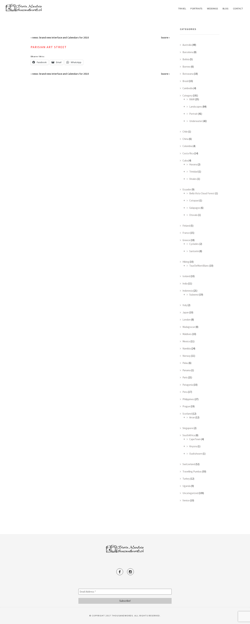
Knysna (193, 446)
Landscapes (195, 106)
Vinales (193, 178)
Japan (185, 312)
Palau (185, 363)
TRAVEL (182, 8)
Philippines (188, 399)
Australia (187, 44)
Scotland (187, 413)
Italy (184, 305)
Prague (186, 406)
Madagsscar (188, 327)
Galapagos (194, 207)
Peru (185, 391)
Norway (186, 355)
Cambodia (187, 88)
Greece (186, 240)
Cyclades (194, 243)
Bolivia (185, 59)
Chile (185, 131)
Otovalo (193, 215)
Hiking (185, 261)
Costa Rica (188, 153)
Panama (186, 370)
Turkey (186, 478)
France (186, 232)
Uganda (186, 486)
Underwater (195, 121)
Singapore (187, 428)
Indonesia (187, 290)
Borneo (186, 66)
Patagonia (187, 384)
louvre (164, 37)
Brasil (185, 81)
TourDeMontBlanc (199, 265)
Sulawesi (194, 294)
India (185, 283)
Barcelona (187, 52)
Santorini (194, 251)
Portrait (193, 113)
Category (187, 95)
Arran (192, 417)
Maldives (187, 334)
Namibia (186, 348)
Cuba (185, 160)
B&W (192, 99)
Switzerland (188, 464)
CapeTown (195, 439)
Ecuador (186, 189)
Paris (185, 377)
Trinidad (193, 171)
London (186, 319)
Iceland (186, 276)
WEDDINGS (212, 8)
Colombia (187, 146)
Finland (186, 225)
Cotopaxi (194, 200)
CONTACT (238, 8)
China (185, 139)
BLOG (226, 8)
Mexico (186, 341)
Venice (186, 500)
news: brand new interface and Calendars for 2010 (60, 37)
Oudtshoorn (195, 453)
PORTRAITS (196, 8)
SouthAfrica (188, 435)
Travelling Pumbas (192, 471)
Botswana (187, 73)
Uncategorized (190, 493)
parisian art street (49, 47)
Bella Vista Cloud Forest (202, 193)
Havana (193, 164)
